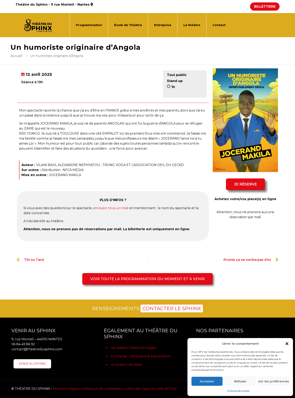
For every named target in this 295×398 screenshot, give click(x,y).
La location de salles (126, 365)
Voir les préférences (273, 381)
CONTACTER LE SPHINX (171, 308)
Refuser (240, 381)
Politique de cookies (238, 390)
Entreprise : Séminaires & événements (140, 356)
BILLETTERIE (265, 6)
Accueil (16, 56)
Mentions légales (66, 389)
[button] (287, 344)
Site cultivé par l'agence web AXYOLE (147, 389)
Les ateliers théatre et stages (133, 348)
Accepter (207, 381)
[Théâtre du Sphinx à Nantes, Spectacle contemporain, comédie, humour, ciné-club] (39, 25)
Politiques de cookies (99, 389)
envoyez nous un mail (110, 208)
